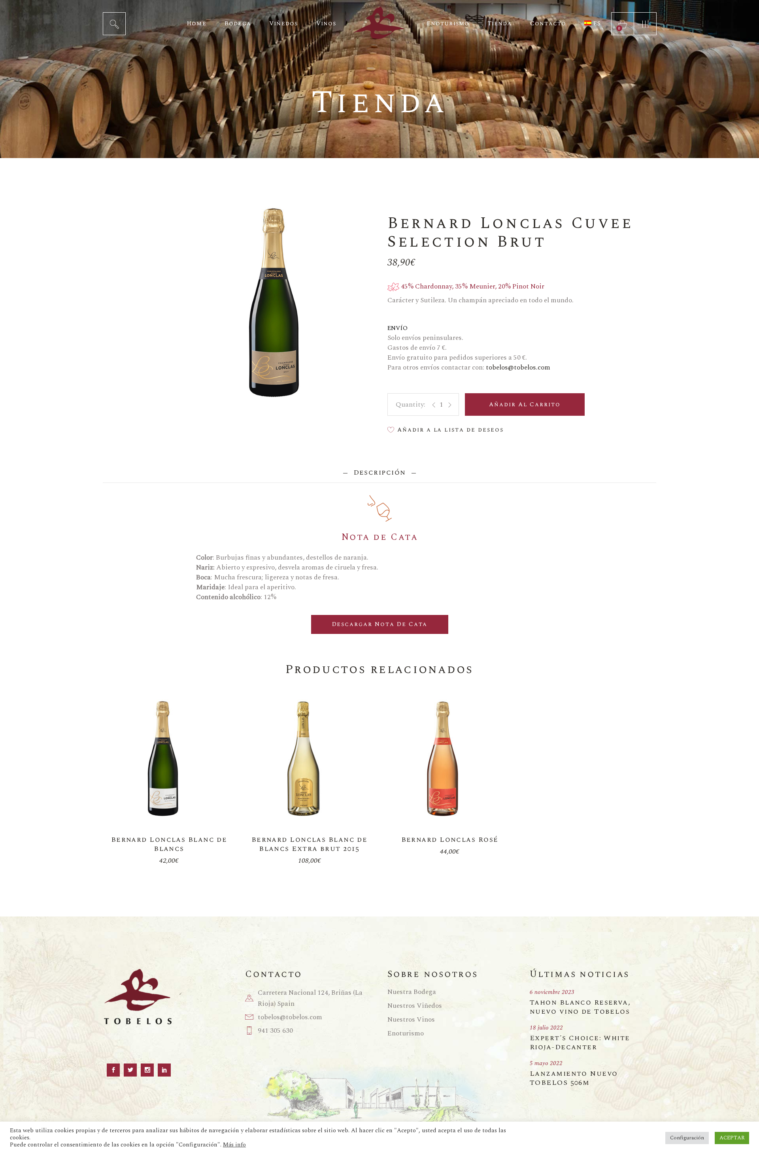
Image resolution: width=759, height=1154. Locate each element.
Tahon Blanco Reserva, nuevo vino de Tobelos (580, 1007)
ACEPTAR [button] (731, 1138)
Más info (234, 1144)
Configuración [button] (687, 1138)
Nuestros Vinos (411, 1019)
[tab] (379, 472)
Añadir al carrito (525, 404)
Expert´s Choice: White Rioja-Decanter (580, 1042)
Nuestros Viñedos (414, 1006)
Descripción (379, 472)
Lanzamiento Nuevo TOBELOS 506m (573, 1078)
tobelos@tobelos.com (518, 367)
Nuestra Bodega (411, 992)
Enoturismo (405, 1033)
